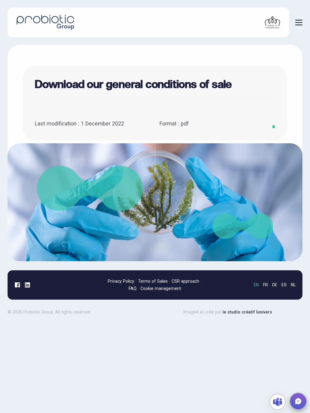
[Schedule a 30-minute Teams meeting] (277, 402)
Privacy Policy (121, 281)
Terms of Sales (153, 281)
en (256, 284)
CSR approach (185, 281)
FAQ (133, 288)
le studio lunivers (242, 312)
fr (265, 284)
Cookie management (160, 288)
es (284, 284)
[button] (298, 401)
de (274, 284)
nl (293, 284)
